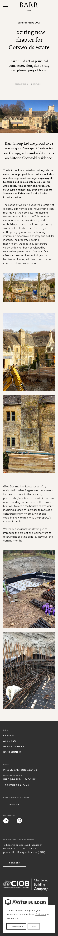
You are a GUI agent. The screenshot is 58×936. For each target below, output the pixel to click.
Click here (40, 914)
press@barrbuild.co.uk (20, 769)
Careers (9, 735)
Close (34, 926)
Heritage (36, 84)
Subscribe (14, 804)
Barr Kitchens (13, 746)
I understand (16, 926)
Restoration (21, 84)
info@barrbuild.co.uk (19, 779)
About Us (9, 740)
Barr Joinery (12, 751)
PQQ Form (14, 862)
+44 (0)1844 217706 (16, 784)
